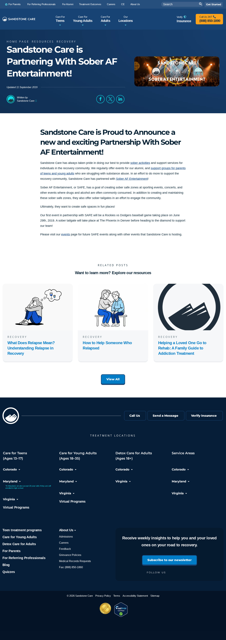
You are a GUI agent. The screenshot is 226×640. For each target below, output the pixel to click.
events (65, 234)
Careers (63, 542)
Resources (43, 41)
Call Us (134, 416)
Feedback (65, 548)
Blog (6, 565)
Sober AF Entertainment (132, 178)
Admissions (66, 536)
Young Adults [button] (82, 19)
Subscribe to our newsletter (169, 560)
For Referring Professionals (23, 558)
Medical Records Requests (75, 561)
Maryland (10, 481)
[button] (100, 99)
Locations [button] (125, 19)
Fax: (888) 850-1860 (71, 567)
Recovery (66, 41)
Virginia (9, 499)
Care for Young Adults (19, 537)
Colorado (10, 469)
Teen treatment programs (22, 530)
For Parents (11, 551)
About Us (66, 530)
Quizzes (8, 572)
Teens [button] (60, 19)
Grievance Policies (70, 555)
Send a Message (165, 416)
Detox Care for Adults (19, 544)
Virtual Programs (16, 507)
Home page (18, 41)
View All (112, 379)
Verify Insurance (204, 416)
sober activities (140, 163)
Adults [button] (105, 19)
